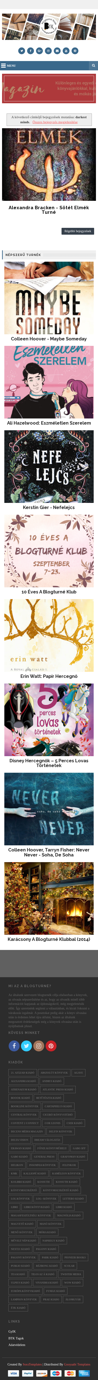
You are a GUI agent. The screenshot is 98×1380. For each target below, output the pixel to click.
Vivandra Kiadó (47, 1282)
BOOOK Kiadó (20, 1098)
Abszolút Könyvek (54, 1072)
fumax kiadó (55, 1291)
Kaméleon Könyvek (66, 1173)
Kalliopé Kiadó (34, 1173)
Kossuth (43, 1182)
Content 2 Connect (25, 1123)
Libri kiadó (64, 1207)
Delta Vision (19, 1140)
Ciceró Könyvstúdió (58, 1114)
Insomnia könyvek (42, 1165)
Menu (11, 65)
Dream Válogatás (47, 1140)
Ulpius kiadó (20, 1282)
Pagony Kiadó (46, 1249)
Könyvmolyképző (24, 1190)
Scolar (69, 1265)
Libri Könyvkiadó (37, 1207)
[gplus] (39, 50)
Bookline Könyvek (25, 1106)
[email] (57, 50)
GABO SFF (79, 1148)
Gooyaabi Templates (77, 1364)
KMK (14, 1173)
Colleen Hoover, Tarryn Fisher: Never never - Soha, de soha (49, 852)
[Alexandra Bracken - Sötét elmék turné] (49, 164)
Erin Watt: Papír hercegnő (49, 676)
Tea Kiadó (18, 1274)
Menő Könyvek (22, 1232)
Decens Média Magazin (27, 1131)
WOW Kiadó (72, 1282)
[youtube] (66, 50)
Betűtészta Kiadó (48, 1098)
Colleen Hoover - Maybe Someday (49, 339)
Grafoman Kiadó (73, 1156)
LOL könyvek (20, 1198)
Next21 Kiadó (20, 1249)
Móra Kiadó (47, 1232)
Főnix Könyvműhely (52, 1148)
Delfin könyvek (60, 1131)
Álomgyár (73, 1299)
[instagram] (48, 50)
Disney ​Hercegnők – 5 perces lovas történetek (49, 763)
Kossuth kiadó (66, 1182)
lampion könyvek (24, 1299)
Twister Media (71, 1274)
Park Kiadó (50, 1257)
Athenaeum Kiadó (23, 1089)
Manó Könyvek (51, 1224)
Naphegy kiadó (53, 1240)
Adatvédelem (16, 1345)
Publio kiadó (20, 1265)
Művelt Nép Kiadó (23, 1240)
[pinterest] (75, 50)
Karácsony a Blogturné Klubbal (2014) (49, 939)
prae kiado (51, 1299)
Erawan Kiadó (21, 1148)
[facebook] (30, 50)
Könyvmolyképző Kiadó (60, 1190)
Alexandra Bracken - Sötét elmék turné (49, 210)
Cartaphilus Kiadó (58, 1106)
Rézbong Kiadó (47, 1265)
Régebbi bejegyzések (77, 231)
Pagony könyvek (23, 1257)
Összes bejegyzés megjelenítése (55, 122)
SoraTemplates (32, 1364)
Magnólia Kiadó (69, 1215)
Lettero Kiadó (73, 1198)
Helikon (17, 1165)
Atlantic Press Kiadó (58, 1089)
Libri (14, 1207)
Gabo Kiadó (19, 1156)
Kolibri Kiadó (21, 1182)
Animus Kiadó (52, 1081)
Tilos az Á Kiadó (42, 1274)
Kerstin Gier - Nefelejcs (49, 507)
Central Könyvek (24, 1114)
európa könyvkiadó (25, 1291)
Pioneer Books (75, 1257)
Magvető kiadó (22, 1224)
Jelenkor (69, 1165)
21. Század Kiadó (22, 1072)
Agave (78, 1072)
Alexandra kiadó (23, 1081)
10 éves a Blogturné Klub (49, 592)
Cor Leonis (52, 1123)
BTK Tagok (16, 1338)
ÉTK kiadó (18, 1307)
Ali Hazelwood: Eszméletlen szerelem (49, 423)
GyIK (12, 1331)
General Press (44, 1156)
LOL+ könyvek (46, 1198)
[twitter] (21, 50)
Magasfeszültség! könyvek (31, 1215)
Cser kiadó (75, 1123)
